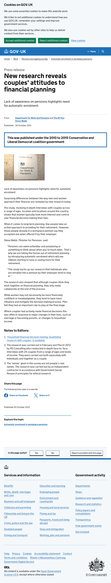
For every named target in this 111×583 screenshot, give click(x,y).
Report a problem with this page (86, 453)
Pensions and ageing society (35, 59)
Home (7, 59)
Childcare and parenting (17, 507)
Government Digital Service (19, 561)
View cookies (78, 40)
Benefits (8, 485)
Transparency (83, 519)
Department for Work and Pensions (32, 118)
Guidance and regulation (88, 498)
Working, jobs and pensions (55, 535)
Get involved (82, 531)
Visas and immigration (52, 529)
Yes (39, 453)
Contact (67, 553)
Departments (82, 485)
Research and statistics (88, 504)
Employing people (49, 491)
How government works (88, 525)
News (78, 491)
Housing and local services (54, 507)
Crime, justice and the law (18, 523)
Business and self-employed (19, 501)
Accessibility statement (47, 553)
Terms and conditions (15, 557)
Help (6, 553)
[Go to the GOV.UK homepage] (15, 51)
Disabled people (13, 529)
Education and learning (52, 485)
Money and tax (48, 513)
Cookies (27, 553)
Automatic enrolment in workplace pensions (71, 59)
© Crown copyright (96, 574)
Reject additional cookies (53, 40)
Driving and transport (16, 535)
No (55, 453)
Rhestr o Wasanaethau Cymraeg (48, 557)
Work (15, 59)
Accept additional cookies (20, 40)
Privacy (16, 553)
